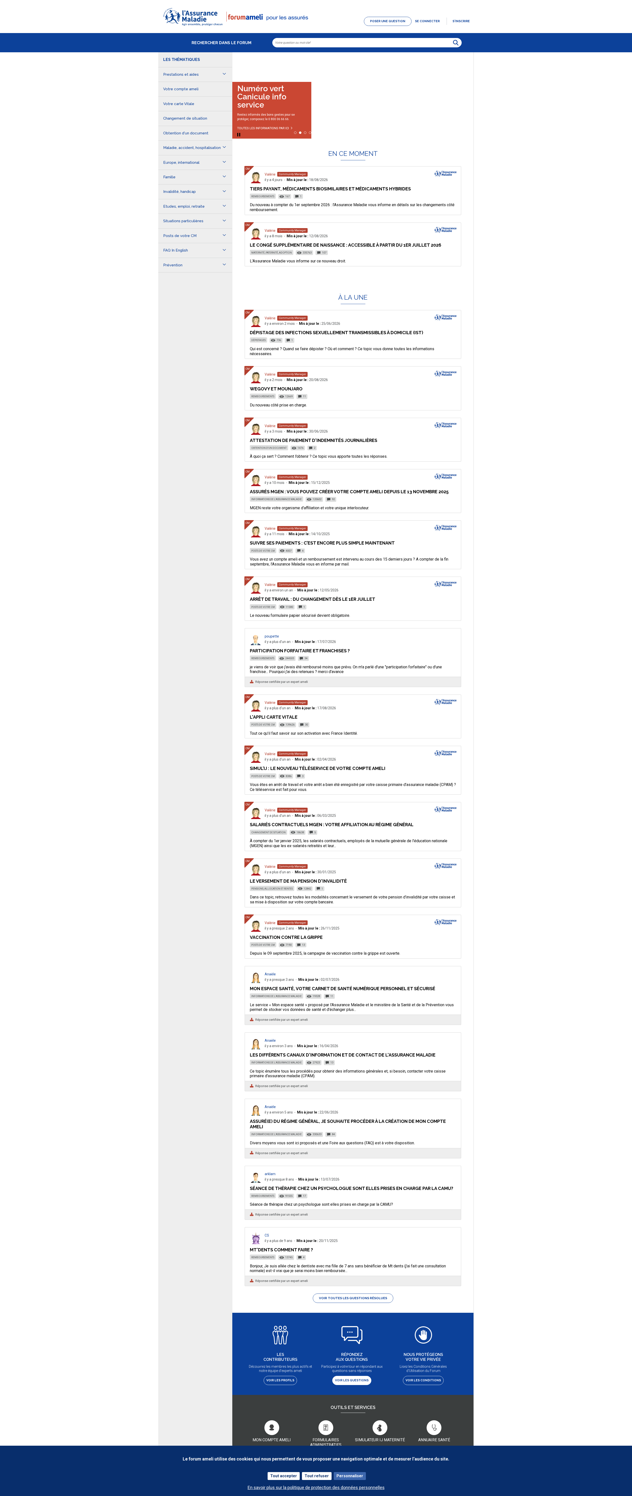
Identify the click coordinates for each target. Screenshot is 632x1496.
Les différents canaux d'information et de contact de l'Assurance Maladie (342, 1055)
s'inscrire (461, 21)
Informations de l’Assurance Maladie (276, 499)
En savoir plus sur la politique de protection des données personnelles (316, 1487)
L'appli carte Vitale (273, 717)
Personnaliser (349, 1476)
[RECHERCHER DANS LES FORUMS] (456, 42)
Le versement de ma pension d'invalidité (298, 881)
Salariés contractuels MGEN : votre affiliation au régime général (332, 824)
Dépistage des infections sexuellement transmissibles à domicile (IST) (336, 332)
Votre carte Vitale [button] (178, 104)
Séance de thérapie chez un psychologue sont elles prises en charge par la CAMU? (351, 1188)
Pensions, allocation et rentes (272, 888)
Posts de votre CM (263, 550)
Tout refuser (317, 1476)
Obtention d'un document (269, 448)
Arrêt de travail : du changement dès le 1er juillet (312, 599)
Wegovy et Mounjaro (276, 388)
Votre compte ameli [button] (180, 89)
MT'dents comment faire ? (281, 1249)
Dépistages (258, 340)
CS (267, 1235)
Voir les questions (352, 1380)
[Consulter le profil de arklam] (256, 1181)
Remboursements (262, 196)
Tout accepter (283, 1476)
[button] (316, 26)
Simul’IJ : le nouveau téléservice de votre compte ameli (317, 768)
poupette (272, 636)
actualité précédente (241, 65)
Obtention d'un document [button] (185, 133)
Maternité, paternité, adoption (271, 252)
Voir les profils (280, 1380)
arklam (270, 1174)
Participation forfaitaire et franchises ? (300, 650)
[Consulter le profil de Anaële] (256, 981)
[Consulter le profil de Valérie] (256, 182)
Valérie (270, 174)
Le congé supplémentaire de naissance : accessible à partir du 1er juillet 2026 (345, 245)
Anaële (270, 974)
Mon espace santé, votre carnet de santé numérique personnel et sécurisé (342, 988)
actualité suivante (465, 65)
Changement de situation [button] (185, 118)
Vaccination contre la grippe (286, 937)
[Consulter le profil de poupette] (256, 643)
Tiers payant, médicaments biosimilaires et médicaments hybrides (330, 188)
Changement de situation (268, 832)
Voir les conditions (423, 1380)
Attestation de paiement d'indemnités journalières (313, 440)
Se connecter (427, 21)
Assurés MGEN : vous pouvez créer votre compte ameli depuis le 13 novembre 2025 (349, 491)
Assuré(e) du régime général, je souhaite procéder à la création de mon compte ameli (348, 1124)
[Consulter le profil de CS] (256, 1243)
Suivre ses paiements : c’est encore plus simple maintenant (322, 543)
